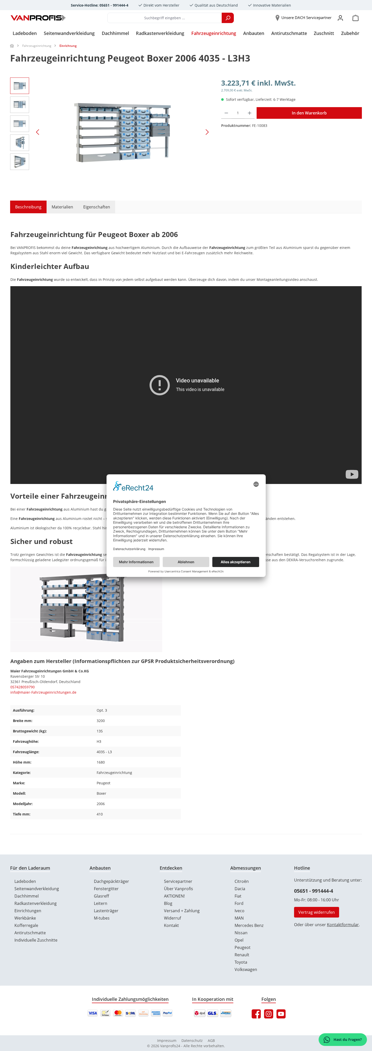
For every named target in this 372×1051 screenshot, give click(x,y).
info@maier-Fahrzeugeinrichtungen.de (43, 692)
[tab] (26, 207)
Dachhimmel (26, 896)
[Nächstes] (207, 132)
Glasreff (101, 896)
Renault (242, 955)
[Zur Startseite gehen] (38, 18)
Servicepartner (178, 881)
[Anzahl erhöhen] (249, 113)
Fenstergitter (106, 888)
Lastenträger (106, 910)
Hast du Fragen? (347, 1039)
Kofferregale (26, 925)
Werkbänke (25, 918)
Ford (239, 903)
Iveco (239, 910)
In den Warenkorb (309, 113)
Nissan (241, 933)
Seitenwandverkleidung (36, 888)
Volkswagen (246, 969)
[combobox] (164, 18)
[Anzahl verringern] (226, 113)
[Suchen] (228, 18)
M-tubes (102, 918)
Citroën (242, 881)
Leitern (100, 903)
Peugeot (243, 947)
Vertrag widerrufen (316, 912)
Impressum (166, 1040)
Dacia (240, 888)
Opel (239, 940)
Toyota (241, 962)
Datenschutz (192, 1040)
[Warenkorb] (355, 18)
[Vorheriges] (38, 132)
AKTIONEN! (174, 896)
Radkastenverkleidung (35, 903)
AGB (211, 1040)
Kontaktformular (343, 924)
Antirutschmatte (30, 933)
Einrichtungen (27, 910)
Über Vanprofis (178, 888)
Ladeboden (25, 881)
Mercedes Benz (249, 925)
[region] (110, 131)
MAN (239, 918)
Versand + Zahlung (182, 910)
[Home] (12, 45)
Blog (168, 903)
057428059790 (22, 687)
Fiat (238, 896)
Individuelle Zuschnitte (35, 940)
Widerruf (172, 918)
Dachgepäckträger (111, 881)
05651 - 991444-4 (313, 890)
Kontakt (171, 925)
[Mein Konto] (340, 18)
